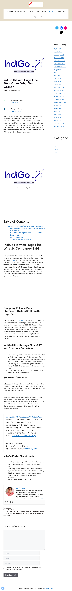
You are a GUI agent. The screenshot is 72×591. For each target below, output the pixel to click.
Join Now (19, 102)
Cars (41, 17)
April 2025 (57, 82)
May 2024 (57, 114)
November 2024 (59, 96)
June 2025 (57, 76)
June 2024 (57, 111)
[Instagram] (8, 502)
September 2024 (60, 102)
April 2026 (57, 49)
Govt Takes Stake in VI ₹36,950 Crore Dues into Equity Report (25, 511)
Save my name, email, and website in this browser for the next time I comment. (24, 569)
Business (52, 11)
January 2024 (59, 126)
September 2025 (60, 67)
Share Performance (17, 237)
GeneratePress (48, 588)
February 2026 (59, 55)
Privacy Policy (41, 11)
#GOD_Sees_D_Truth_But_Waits (29, 417)
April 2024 (57, 117)
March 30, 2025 (31, 449)
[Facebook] (12, 502)
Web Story (33, 17)
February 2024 (59, 123)
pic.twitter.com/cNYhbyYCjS (24, 435)
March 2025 (58, 84)
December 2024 (59, 93)
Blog (55, 146)
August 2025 (58, 70)
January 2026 (59, 58)
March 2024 (58, 120)
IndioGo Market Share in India (23, 239)
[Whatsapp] (5, 502)
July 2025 (57, 73)
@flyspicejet (11, 417)
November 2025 (59, 64)
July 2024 (57, 108)
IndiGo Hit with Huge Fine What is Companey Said (25, 226)
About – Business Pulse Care (16, 11)
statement (21, 320)
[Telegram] (10, 502)
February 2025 (59, 87)
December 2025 (59, 61)
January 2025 (59, 90)
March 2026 (58, 52)
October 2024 (59, 99)
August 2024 (58, 105)
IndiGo (13, 260)
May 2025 (57, 79)
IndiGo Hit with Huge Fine (13, 510)
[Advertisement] (24, 37)
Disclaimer (61, 11)
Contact (31, 11)
